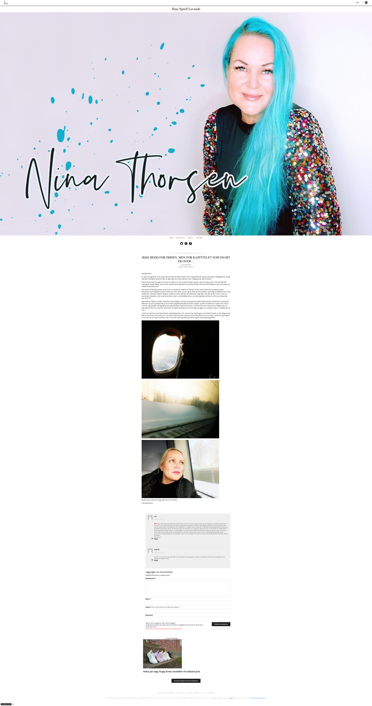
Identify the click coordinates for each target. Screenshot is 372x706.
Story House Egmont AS (258, 698)
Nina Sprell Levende (186, 8)
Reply (156, 539)
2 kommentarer (186, 265)
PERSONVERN (180, 693)
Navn (148, 599)
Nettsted (149, 615)
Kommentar (151, 578)
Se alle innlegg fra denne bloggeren (186, 681)
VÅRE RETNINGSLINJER (166, 693)
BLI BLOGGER (210, 693)
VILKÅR (189, 693)
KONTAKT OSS (198, 693)
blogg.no (232, 698)
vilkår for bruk (223, 628)
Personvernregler (217, 628)
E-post (163, 607)
